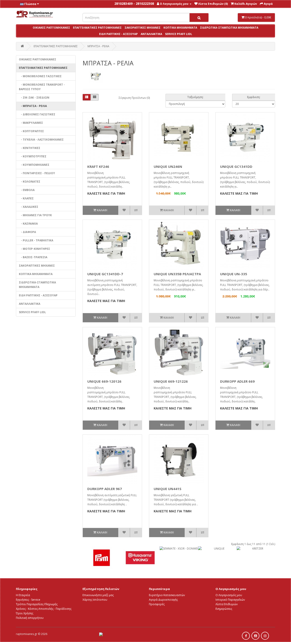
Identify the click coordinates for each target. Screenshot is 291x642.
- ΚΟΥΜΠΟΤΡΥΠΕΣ (32, 156)
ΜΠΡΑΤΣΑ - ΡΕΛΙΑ (98, 46)
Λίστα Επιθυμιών (227, 604)
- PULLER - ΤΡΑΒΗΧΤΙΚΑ (36, 240)
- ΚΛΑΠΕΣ (26, 198)
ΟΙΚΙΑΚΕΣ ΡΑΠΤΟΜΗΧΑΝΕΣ (51, 28)
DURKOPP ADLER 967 (104, 488)
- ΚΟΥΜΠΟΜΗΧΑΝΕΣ (34, 165)
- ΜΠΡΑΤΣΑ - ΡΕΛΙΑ (33, 106)
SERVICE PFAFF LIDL (178, 34)
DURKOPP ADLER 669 (237, 381)
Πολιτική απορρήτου (30, 618)
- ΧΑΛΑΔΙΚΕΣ (28, 207)
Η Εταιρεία (23, 595)
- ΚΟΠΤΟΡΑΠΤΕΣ (31, 131)
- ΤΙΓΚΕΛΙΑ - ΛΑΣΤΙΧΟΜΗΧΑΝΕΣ (41, 139)
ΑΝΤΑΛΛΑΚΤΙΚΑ (151, 34)
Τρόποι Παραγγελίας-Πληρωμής (37, 604)
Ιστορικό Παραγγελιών (230, 600)
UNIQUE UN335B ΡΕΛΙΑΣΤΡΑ (177, 274)
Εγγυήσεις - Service (28, 600)
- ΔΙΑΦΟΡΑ (27, 232)
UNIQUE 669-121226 (171, 381)
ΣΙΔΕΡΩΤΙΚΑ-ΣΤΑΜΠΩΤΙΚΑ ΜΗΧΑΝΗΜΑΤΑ (229, 28)
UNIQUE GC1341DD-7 (105, 274)
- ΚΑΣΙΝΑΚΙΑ (28, 224)
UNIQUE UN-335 (233, 274)
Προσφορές (157, 604)
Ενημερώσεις (224, 609)
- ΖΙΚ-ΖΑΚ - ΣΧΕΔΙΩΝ (34, 97)
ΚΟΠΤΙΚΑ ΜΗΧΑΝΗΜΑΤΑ (180, 28)
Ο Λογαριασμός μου (229, 595)
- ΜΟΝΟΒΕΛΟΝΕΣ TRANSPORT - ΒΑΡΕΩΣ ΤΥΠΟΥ (42, 87)
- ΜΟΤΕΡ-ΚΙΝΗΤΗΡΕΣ (34, 249)
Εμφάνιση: (253, 97)
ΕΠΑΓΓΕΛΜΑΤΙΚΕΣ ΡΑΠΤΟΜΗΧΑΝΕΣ (97, 28)
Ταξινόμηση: (195, 97)
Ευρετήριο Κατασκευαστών (167, 595)
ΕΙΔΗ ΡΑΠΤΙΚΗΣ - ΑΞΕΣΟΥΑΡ (118, 34)
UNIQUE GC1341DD (236, 166)
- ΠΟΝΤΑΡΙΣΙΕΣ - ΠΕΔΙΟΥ (37, 173)
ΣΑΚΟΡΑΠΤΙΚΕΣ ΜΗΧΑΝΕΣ (143, 28)
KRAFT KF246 (98, 166)
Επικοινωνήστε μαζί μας (98, 595)
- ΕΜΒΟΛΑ (27, 190)
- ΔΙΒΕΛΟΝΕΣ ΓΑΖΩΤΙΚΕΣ (37, 114)
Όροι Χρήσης (24, 613)
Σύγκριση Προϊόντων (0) (134, 98)
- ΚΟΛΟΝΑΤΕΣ (29, 181)
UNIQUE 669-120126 (104, 381)
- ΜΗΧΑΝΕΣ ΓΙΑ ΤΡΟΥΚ (35, 215)
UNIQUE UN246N (168, 166)
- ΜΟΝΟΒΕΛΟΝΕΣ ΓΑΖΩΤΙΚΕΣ (40, 76)
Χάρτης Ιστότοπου (95, 600)
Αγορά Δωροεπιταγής (163, 600)
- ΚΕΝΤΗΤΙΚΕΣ (29, 148)
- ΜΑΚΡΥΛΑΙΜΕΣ (31, 123)
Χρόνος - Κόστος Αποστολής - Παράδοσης (43, 609)
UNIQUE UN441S (167, 488)
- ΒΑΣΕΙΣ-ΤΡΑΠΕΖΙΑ (33, 257)
